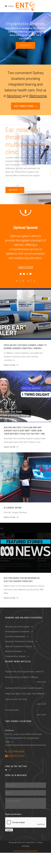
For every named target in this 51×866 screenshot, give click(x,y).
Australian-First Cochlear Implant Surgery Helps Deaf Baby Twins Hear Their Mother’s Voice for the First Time (24, 430)
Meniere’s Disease (13, 651)
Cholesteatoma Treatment (17, 631)
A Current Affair (12, 508)
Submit (9, 830)
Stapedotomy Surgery (15, 656)
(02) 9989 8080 (16, 751)
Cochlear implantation (15, 636)
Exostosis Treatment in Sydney (19, 641)
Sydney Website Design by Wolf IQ (25, 851)
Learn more (25, 267)
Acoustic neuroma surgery (17, 626)
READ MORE (10, 365)
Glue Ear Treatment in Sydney (18, 646)
